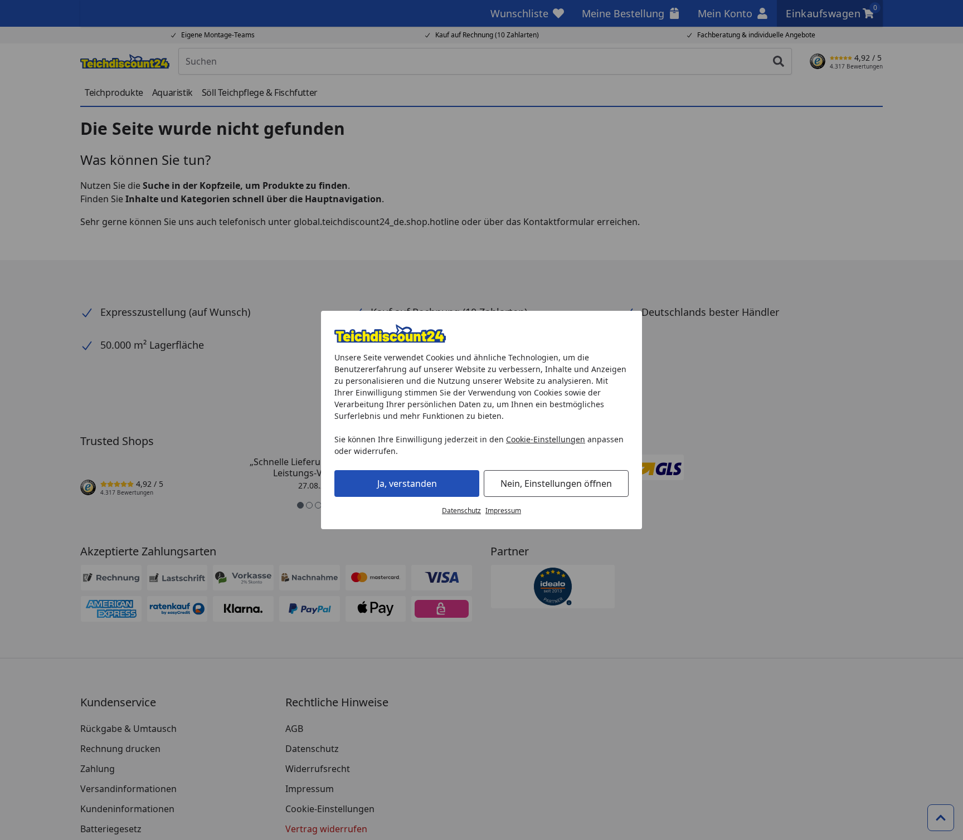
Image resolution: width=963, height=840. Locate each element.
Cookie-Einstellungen (545, 439)
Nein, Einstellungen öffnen (556, 483)
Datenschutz (461, 510)
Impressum (503, 510)
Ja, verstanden (407, 483)
